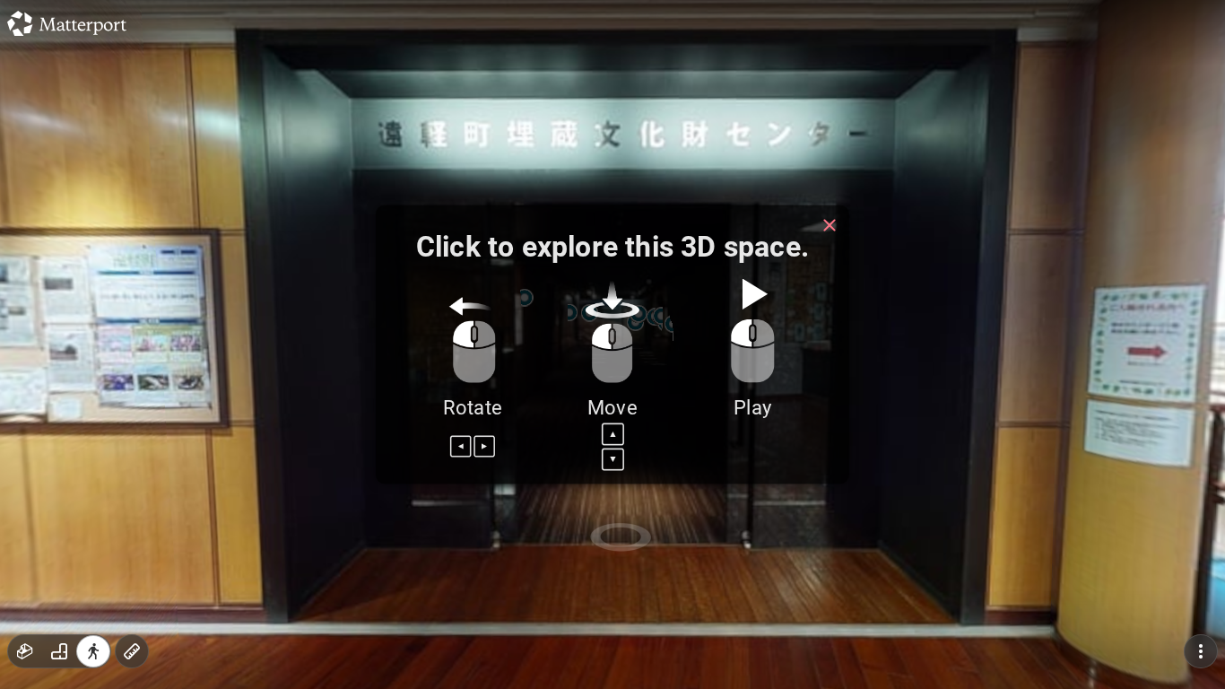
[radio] (25, 651)
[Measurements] (132, 651)
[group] (59, 651)
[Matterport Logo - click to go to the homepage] (67, 23)
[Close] (829, 225)
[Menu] (1201, 651)
